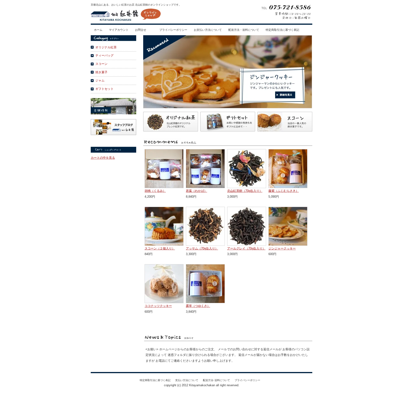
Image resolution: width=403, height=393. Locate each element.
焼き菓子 (101, 72)
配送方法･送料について (216, 380)
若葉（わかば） (196, 191)
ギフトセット (104, 89)
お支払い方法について (208, 30)
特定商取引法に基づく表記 (282, 30)
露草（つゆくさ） (198, 306)
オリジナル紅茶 (106, 47)
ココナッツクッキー (158, 306)
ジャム (99, 80)
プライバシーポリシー (173, 30)
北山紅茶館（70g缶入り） (244, 191)
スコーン (101, 64)
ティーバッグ (104, 55)
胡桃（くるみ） (155, 191)
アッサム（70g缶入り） (202, 248)
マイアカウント (119, 30)
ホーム (98, 30)
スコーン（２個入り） (160, 248)
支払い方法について (186, 380)
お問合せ (140, 30)
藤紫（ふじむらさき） (283, 191)
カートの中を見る (103, 157)
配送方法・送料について (243, 30)
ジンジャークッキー (282, 248)
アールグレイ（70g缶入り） (246, 248)
